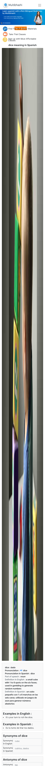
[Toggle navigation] (39, 5)
